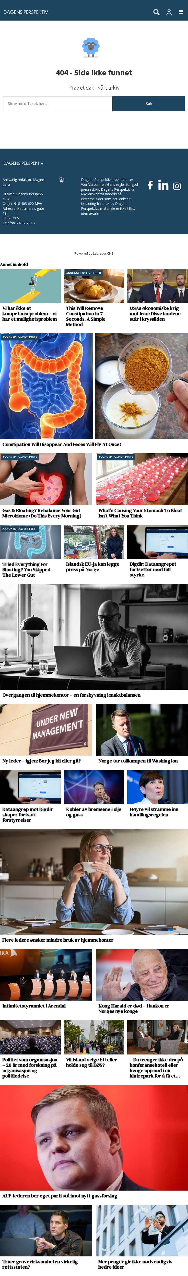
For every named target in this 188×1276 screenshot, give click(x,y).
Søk (148, 104)
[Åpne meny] (178, 12)
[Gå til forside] (74, 12)
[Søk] (156, 12)
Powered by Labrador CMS (94, 253)
